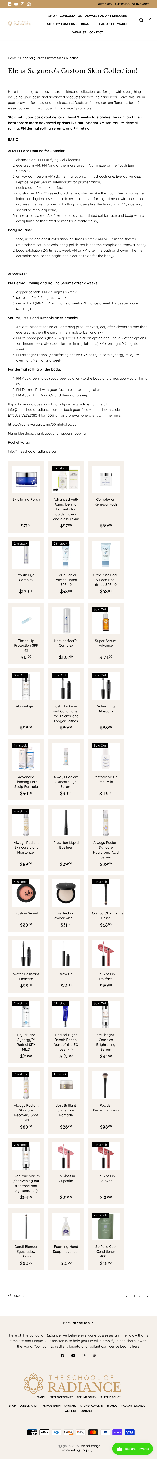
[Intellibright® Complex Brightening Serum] (106, 1014)
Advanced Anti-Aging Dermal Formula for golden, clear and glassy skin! (66, 509)
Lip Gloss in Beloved (106, 1178)
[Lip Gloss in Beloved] (106, 1156)
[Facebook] (9, 4)
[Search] (141, 19)
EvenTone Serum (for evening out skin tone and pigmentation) (26, 1183)
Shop (12, 1405)
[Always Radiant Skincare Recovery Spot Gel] (26, 1085)
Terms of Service (61, 1397)
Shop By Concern (91, 1405)
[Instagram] (22, 4)
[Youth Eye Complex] (26, 555)
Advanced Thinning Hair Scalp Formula (26, 782)
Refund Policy (86, 1397)
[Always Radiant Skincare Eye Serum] (66, 757)
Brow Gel (66, 974)
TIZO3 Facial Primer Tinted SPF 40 (66, 580)
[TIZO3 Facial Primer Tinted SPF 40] (66, 555)
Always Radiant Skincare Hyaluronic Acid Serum (106, 849)
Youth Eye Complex (26, 577)
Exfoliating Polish (26, 499)
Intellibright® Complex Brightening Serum (106, 1042)
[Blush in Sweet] (26, 893)
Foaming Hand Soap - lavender (66, 1249)
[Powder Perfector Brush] (106, 1085)
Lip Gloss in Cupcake (66, 1178)
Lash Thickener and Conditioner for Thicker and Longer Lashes (66, 713)
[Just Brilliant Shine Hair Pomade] (66, 1085)
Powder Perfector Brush (106, 1107)
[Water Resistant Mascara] (26, 954)
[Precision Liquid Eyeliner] (66, 822)
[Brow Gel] (66, 954)
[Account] (150, 19)
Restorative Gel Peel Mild (105, 779)
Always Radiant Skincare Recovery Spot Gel (26, 1112)
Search (41, 1397)
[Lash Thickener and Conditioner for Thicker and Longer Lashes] (66, 686)
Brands (112, 1405)
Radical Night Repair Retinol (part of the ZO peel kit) (66, 1042)
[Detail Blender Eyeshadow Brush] (26, 1226)
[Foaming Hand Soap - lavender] (66, 1226)
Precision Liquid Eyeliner (66, 845)
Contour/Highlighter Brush (106, 915)
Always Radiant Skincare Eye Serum (66, 782)
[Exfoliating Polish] (26, 479)
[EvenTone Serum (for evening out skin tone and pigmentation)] (26, 1156)
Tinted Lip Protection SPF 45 (26, 645)
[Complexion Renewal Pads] (106, 479)
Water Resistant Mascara (26, 976)
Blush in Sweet (26, 913)
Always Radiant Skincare (59, 1405)
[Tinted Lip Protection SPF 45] (26, 620)
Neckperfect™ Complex (66, 643)
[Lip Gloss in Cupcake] (66, 1156)
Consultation (29, 1405)
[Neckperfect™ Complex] (66, 620)
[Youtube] (16, 4)
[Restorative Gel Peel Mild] (106, 757)
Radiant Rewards (133, 1405)
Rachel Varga (90, 1446)
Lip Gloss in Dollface (106, 976)
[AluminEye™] (26, 686)
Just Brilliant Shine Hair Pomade (66, 1110)
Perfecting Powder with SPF (66, 915)
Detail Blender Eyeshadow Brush (26, 1251)
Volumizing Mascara (106, 708)
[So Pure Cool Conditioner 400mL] (106, 1226)
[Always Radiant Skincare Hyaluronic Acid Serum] (106, 822)
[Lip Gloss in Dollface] (106, 954)
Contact (86, 1411)
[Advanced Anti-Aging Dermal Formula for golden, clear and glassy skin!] (66, 479)
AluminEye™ (26, 706)
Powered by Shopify (77, 1450)
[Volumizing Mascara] (106, 686)
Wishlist (70, 1411)
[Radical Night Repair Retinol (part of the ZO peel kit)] (66, 1014)
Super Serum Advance (106, 643)
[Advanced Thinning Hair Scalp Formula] (26, 757)
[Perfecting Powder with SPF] (66, 893)
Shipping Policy (110, 1397)
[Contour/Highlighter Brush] (106, 893)
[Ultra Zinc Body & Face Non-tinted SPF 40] (106, 555)
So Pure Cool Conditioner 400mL (105, 1251)
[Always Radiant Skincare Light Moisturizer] (26, 822)
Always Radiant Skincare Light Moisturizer (26, 847)
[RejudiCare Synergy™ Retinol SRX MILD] (26, 1014)
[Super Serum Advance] (106, 620)
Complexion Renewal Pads (105, 501)
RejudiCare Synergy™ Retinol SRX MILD (26, 1042)
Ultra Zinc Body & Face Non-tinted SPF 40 (106, 580)
